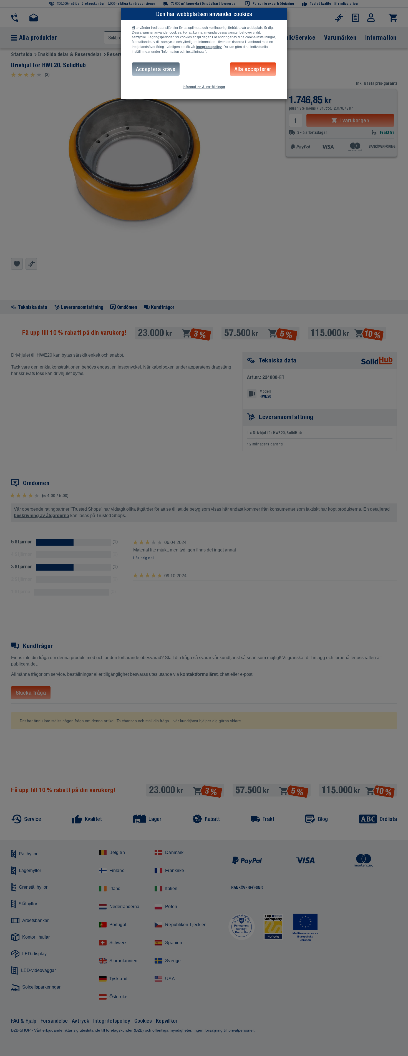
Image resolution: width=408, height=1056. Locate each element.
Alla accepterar (253, 69)
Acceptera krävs (155, 69)
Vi (133, 28)
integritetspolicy (209, 47)
